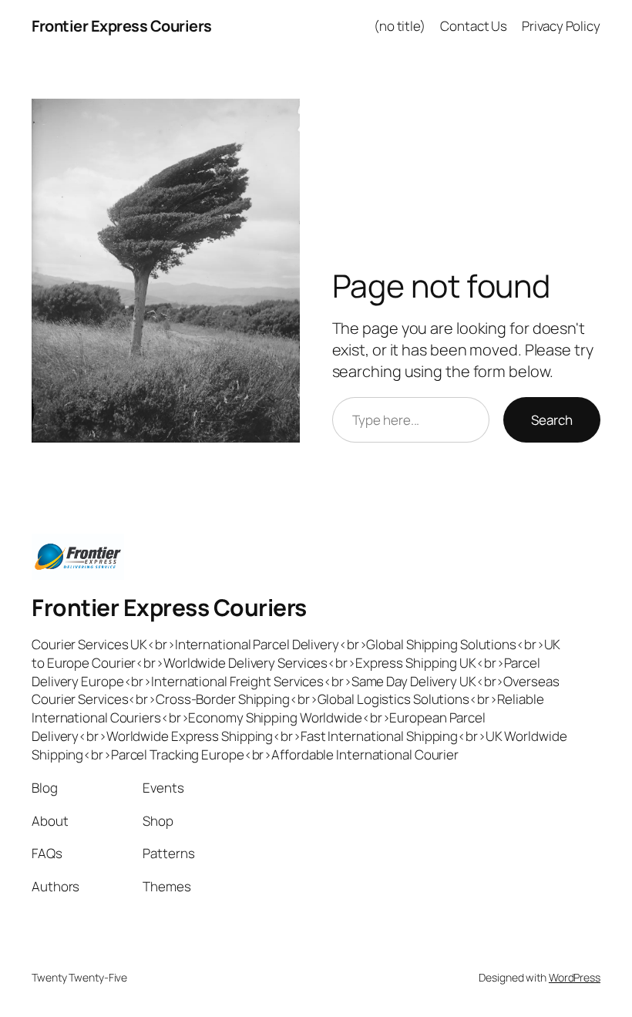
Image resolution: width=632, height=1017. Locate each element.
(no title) (399, 26)
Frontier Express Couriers (122, 25)
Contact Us (473, 26)
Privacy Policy (561, 26)
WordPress (574, 977)
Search (552, 420)
